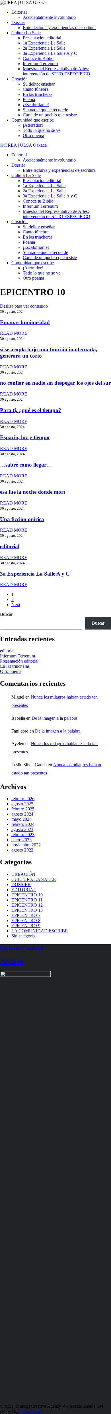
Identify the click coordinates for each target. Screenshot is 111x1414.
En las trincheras (37, 94)
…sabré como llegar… (26, 465)
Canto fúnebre (35, 89)
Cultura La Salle (26, 32)
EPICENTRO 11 (26, 899)
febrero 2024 (22, 824)
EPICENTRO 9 (25, 925)
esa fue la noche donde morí (32, 492)
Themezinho (31, 1411)
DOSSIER (21, 884)
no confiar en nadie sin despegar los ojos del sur (55, 383)
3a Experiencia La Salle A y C (50, 53)
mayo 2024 (21, 819)
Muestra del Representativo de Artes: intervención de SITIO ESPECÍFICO (56, 71)
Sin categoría (23, 935)
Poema (29, 99)
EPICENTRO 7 (25, 915)
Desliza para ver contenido (24, 306)
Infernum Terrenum (40, 63)
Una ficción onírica (22, 519)
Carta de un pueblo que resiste (50, 114)
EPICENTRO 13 (27, 910)
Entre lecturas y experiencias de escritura (59, 27)
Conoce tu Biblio (38, 58)
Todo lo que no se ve (41, 130)
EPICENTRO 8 (25, 920)
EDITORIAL (23, 889)
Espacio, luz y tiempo (25, 437)
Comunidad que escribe (32, 120)
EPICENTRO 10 (27, 894)
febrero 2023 (22, 834)
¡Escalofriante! (36, 104)
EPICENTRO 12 (27, 905)
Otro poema (33, 135)
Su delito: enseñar (39, 84)
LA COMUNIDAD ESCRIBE (39, 930)
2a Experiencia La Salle (44, 48)
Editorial (19, 12)
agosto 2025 (22, 803)
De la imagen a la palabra (54, 718)
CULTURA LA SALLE (33, 879)
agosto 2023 (22, 829)
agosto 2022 (22, 850)
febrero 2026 (22, 798)
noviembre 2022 (26, 844)
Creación (19, 78)
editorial (9, 546)
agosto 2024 (22, 814)
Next (15, 604)
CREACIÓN (23, 874)
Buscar (6, 614)
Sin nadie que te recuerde (45, 109)
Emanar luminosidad (25, 322)
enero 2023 (21, 839)
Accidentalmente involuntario (49, 17)
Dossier (18, 22)
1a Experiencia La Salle (44, 43)
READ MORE (13, 333)
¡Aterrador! (33, 125)
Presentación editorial (42, 37)
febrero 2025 (22, 808)
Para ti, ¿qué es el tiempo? (30, 410)
